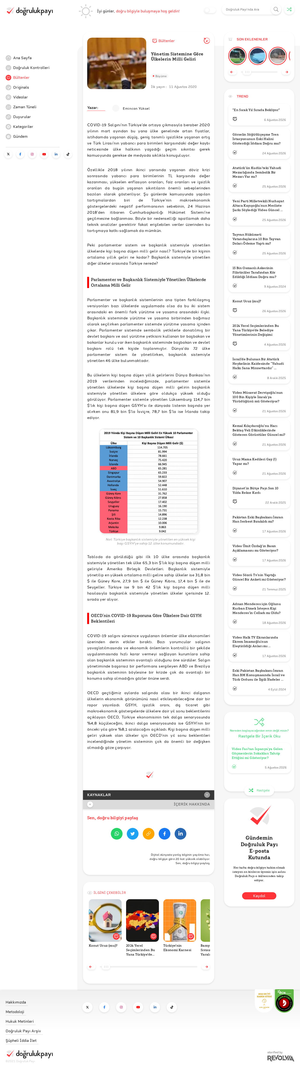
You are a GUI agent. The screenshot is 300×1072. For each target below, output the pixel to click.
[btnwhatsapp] (117, 835)
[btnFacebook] (164, 835)
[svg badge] (284, 1001)
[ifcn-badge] (264, 1001)
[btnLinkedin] (180, 835)
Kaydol (259, 896)
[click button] (276, 9)
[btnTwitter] (133, 835)
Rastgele (263, 790)
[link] (41, 58)
